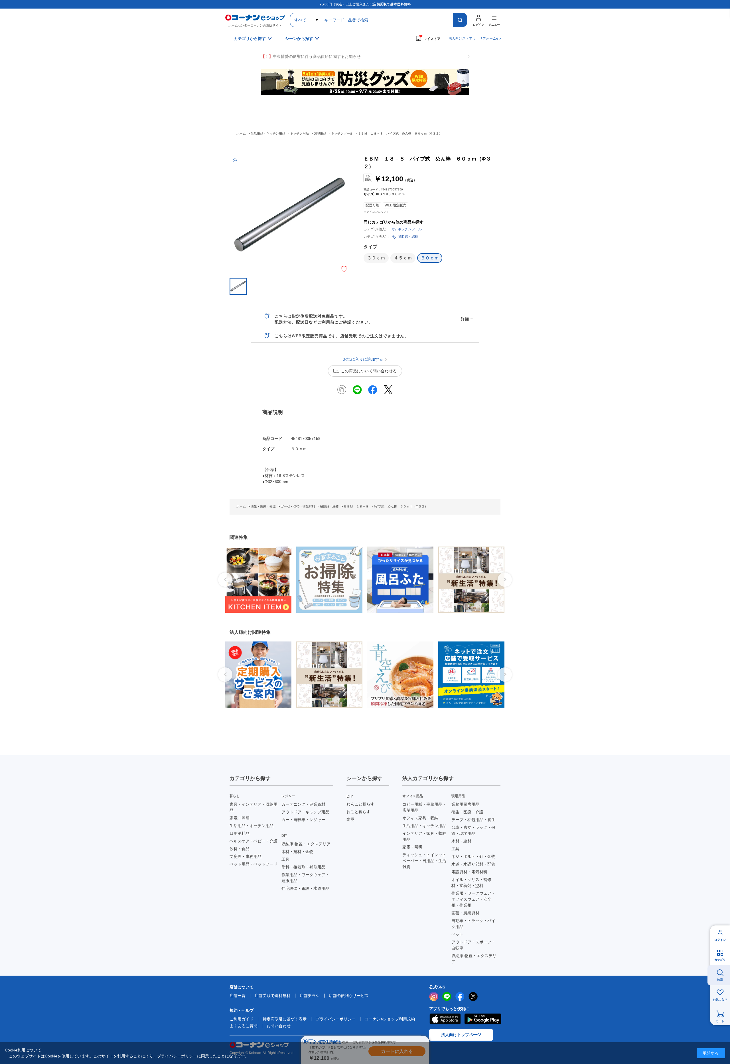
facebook (460, 996)
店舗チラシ (310, 996)
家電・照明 (240, 818)
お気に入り (720, 999)
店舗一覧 (238, 996)
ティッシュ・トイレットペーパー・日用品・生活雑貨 (424, 860)
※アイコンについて (376, 211)
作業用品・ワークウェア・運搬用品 (305, 877)
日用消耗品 (240, 833)
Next (505, 579)
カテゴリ (720, 959)
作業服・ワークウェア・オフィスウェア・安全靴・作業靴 (473, 899)
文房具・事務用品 (245, 856)
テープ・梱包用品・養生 (473, 819)
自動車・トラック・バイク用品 (473, 923)
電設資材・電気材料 (469, 872)
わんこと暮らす (360, 804)
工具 (285, 859)
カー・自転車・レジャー (303, 819)
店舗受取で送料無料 (273, 996)
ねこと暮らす (358, 811)
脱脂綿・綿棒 (408, 237)
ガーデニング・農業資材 (303, 804)
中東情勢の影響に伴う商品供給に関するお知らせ (311, 56)
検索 (720, 979)
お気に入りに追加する (344, 269)
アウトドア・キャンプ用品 (305, 812)
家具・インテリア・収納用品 (253, 807)
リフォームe (488, 38)
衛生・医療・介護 (467, 812)
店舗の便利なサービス (349, 996)
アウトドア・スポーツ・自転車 (473, 945)
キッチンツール (410, 229)
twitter (473, 996)
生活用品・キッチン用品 (251, 825)
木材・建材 (461, 841)
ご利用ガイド (242, 1019)
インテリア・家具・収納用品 (424, 836)
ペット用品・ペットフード (253, 864)
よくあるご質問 (243, 1026)
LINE (446, 996)
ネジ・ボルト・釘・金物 (473, 856)
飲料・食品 (240, 848)
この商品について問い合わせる (369, 371)
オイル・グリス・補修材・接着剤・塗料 (471, 882)
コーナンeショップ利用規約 (390, 1019)
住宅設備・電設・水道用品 (305, 888)
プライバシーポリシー (336, 1019)
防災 (350, 819)
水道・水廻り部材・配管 (473, 864)
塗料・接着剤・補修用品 (303, 867)
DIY (349, 796)
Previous (225, 579)
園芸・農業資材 (465, 913)
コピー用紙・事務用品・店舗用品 (424, 807)
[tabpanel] (256, 580)
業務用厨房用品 (465, 804)
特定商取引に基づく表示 (285, 1019)
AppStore (445, 1019)
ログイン (720, 939)
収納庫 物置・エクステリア (305, 844)
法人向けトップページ (461, 1034)
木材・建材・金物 (297, 851)
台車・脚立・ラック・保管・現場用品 (473, 830)
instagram (433, 996)
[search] (460, 20)
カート (720, 1021)
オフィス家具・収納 (420, 818)
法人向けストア (461, 38)
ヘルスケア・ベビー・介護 (253, 841)
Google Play (483, 1019)
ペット (457, 934)
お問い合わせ (279, 1026)
